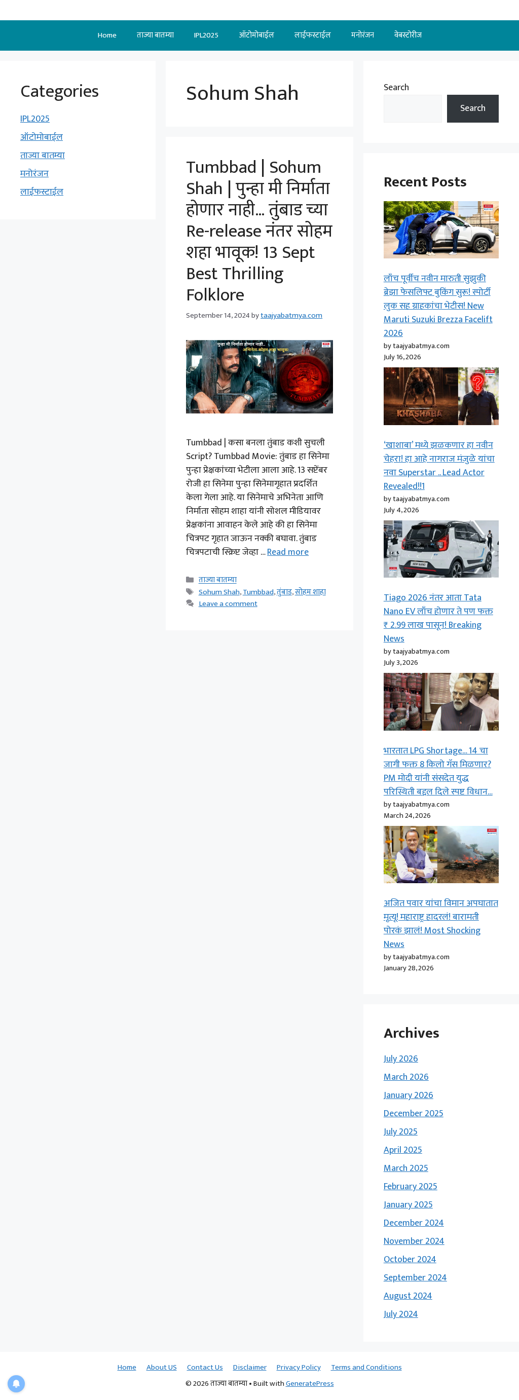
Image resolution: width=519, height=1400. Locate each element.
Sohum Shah (219, 592)
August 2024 (408, 1296)
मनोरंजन (362, 35)
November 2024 (414, 1241)
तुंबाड (284, 592)
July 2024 (401, 1314)
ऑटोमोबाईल (256, 35)
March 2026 (406, 1077)
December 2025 (413, 1113)
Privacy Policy (299, 1367)
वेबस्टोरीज (408, 35)
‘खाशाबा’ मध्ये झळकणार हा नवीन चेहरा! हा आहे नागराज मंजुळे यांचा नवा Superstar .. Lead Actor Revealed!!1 (439, 466)
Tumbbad (258, 592)
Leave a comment (228, 603)
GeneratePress (310, 1383)
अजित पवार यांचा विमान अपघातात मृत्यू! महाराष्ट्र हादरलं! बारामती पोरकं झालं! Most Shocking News (441, 924)
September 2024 (415, 1277)
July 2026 (401, 1059)
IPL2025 (206, 35)
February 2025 (410, 1186)
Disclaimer (250, 1367)
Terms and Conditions (366, 1367)
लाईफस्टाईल (312, 35)
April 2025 (403, 1150)
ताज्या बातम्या (155, 35)
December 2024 (414, 1223)
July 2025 (401, 1132)
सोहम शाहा (310, 592)
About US (161, 1367)
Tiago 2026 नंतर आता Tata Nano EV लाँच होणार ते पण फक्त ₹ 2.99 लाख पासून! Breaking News (438, 618)
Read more (288, 552)
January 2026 (408, 1095)
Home (107, 35)
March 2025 (406, 1168)
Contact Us (205, 1367)
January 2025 (408, 1205)
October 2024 (410, 1259)
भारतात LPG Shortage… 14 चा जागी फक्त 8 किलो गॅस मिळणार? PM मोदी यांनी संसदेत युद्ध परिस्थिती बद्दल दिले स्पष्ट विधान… (438, 771)
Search (396, 87)
